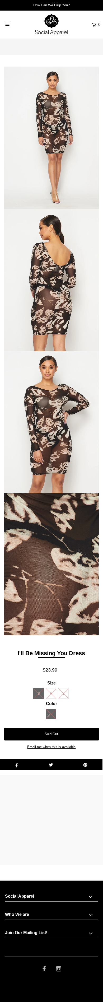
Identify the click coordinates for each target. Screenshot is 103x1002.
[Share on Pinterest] (85, 764)
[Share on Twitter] (51, 764)
